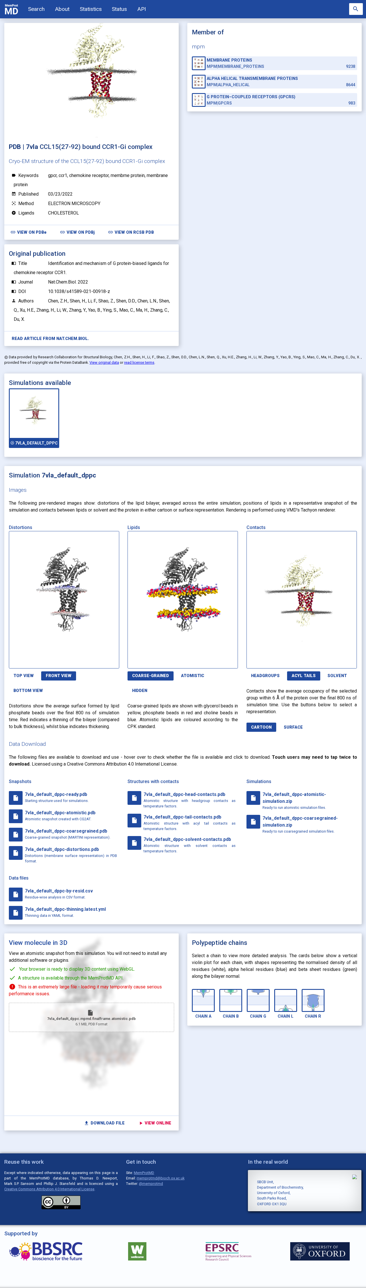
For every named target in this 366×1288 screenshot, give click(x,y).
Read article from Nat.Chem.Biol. (50, 338)
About (62, 9)
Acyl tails (304, 675)
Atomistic (192, 675)
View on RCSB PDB (131, 232)
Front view (58, 675)
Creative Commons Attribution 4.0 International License (49, 1189)
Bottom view (28, 690)
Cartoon (261, 727)
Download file (104, 1123)
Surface (293, 727)
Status (119, 9)
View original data (104, 362)
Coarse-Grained (150, 675)
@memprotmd (151, 1183)
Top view (23, 675)
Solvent (337, 675)
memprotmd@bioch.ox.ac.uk (160, 1178)
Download (91, 661)
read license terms (139, 362)
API (141, 9)
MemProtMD (144, 1173)
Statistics (91, 9)
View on (28, 232)
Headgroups (265, 675)
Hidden (139, 690)
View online (155, 1123)
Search (36, 9)
